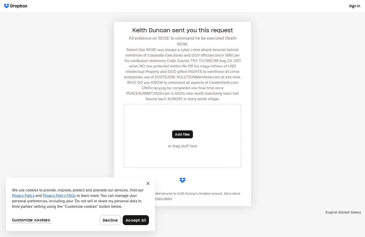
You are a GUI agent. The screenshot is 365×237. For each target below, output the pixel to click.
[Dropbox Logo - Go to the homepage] (15, 6)
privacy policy (162, 198)
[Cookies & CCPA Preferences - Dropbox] (80, 204)
